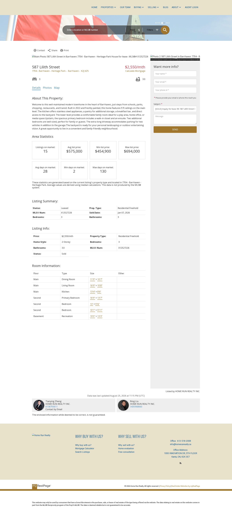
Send (175, 129)
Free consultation (126, 452)
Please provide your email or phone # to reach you (175, 98)
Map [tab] (57, 87)
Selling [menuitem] (152, 7)
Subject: (157, 104)
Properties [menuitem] (107, 7)
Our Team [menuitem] (125, 7)
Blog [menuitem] (165, 7)
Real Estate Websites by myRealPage (185, 486)
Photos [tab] (47, 87)
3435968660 (136, 406)
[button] (180, 463)
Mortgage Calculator (84, 448)
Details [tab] (36, 87)
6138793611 (52, 406)
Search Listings (82, 452)
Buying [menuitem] (137, 7)
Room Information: (46, 265)
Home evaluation (126, 448)
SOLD (168, 23)
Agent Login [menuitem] (191, 7)
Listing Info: (41, 228)
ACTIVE (157, 23)
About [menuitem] (175, 7)
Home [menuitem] (94, 7)
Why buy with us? (83, 445)
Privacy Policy (165, 486)
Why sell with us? (126, 445)
